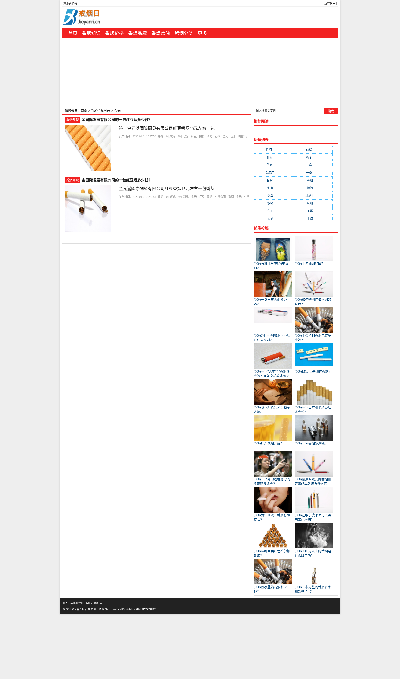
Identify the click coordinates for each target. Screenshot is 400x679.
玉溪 (313, 211)
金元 (225, 136)
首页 (72, 33)
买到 (273, 218)
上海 (313, 218)
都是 (273, 157)
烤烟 (313, 203)
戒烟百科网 (70, 3)
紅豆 (194, 136)
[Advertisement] (200, 72)
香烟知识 (91, 33)
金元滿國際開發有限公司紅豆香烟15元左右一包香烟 (167, 188)
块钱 (273, 203)
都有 (273, 188)
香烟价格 (114, 33)
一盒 (312, 165)
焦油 (273, 211)
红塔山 (312, 195)
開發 (202, 136)
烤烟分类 (184, 33)
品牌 (273, 180)
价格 (312, 149)
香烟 (217, 136)
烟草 (273, 195)
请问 (313, 188)
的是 (273, 165)
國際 (209, 136)
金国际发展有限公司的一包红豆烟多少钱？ (117, 120)
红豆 (202, 196)
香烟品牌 (137, 33)
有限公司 (220, 196)
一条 (312, 172)
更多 (202, 33)
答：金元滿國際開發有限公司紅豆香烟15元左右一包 (167, 128)
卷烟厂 (273, 172)
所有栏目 (329, 3)
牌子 (312, 157)
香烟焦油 (160, 33)
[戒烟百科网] (91, 17)
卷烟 (313, 180)
